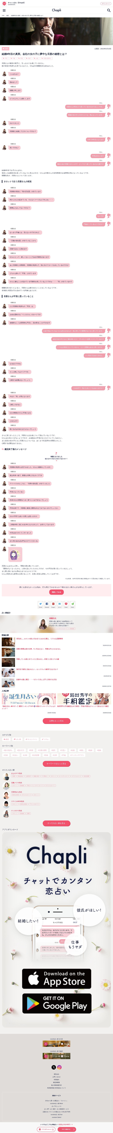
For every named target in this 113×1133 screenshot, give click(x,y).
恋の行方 (21, 750)
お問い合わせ (56, 1077)
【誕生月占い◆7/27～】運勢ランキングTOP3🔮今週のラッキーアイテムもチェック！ (29, 707)
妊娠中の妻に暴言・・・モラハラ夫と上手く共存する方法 (36, 679)
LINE (25, 755)
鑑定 (6, 48)
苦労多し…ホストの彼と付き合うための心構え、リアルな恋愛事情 (39, 639)
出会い (15, 755)
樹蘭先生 (52, 618)
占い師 (18, 739)
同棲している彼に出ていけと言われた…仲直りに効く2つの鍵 (37, 659)
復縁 (90, 750)
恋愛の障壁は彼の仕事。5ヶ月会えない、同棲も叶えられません (38, 649)
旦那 (29, 58)
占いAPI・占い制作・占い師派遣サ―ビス (56, 1109)
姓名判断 (86, 776)
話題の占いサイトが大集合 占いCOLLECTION (56, 1112)
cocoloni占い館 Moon (56, 1103)
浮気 (21, 58)
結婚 (73, 750)
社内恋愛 (36, 755)
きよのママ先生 (16, 773)
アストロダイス (34, 804)
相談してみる (56, 592)
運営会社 (56, 1074)
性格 (46, 755)
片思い (63, 750)
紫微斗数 (36, 776)
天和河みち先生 (16, 792)
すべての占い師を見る (56, 823)
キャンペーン (32, 739)
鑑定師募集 (56, 1082)
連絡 (99, 750)
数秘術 (72, 628)
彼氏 (53, 750)
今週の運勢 (43, 750)
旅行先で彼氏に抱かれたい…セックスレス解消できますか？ (37, 669)
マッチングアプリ (77, 755)
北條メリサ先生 (16, 783)
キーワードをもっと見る (56, 764)
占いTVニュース (56, 1106)
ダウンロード (106, 3)
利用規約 (56, 1079)
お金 (37, 58)
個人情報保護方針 (56, 1085)
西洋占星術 (15, 795)
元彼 (6, 755)
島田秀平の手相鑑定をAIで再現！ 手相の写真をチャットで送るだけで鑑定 (83, 706)
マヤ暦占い (44, 776)
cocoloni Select (56, 1117)
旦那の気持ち (47, 58)
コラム (46, 739)
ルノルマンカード (64, 776)
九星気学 (28, 776)
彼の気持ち (8, 750)
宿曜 (13, 776)
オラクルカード (63, 628)
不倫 (13, 58)
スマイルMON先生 (17, 801)
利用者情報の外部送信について (56, 1088)
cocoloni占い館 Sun (56, 1114)
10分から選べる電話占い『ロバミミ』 (56, 1100)
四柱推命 (20, 776)
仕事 (55, 755)
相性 (81, 750)
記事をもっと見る (56, 721)
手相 (28, 785)
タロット (53, 628)
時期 (31, 750)
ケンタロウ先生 (16, 811)
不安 (6, 58)
